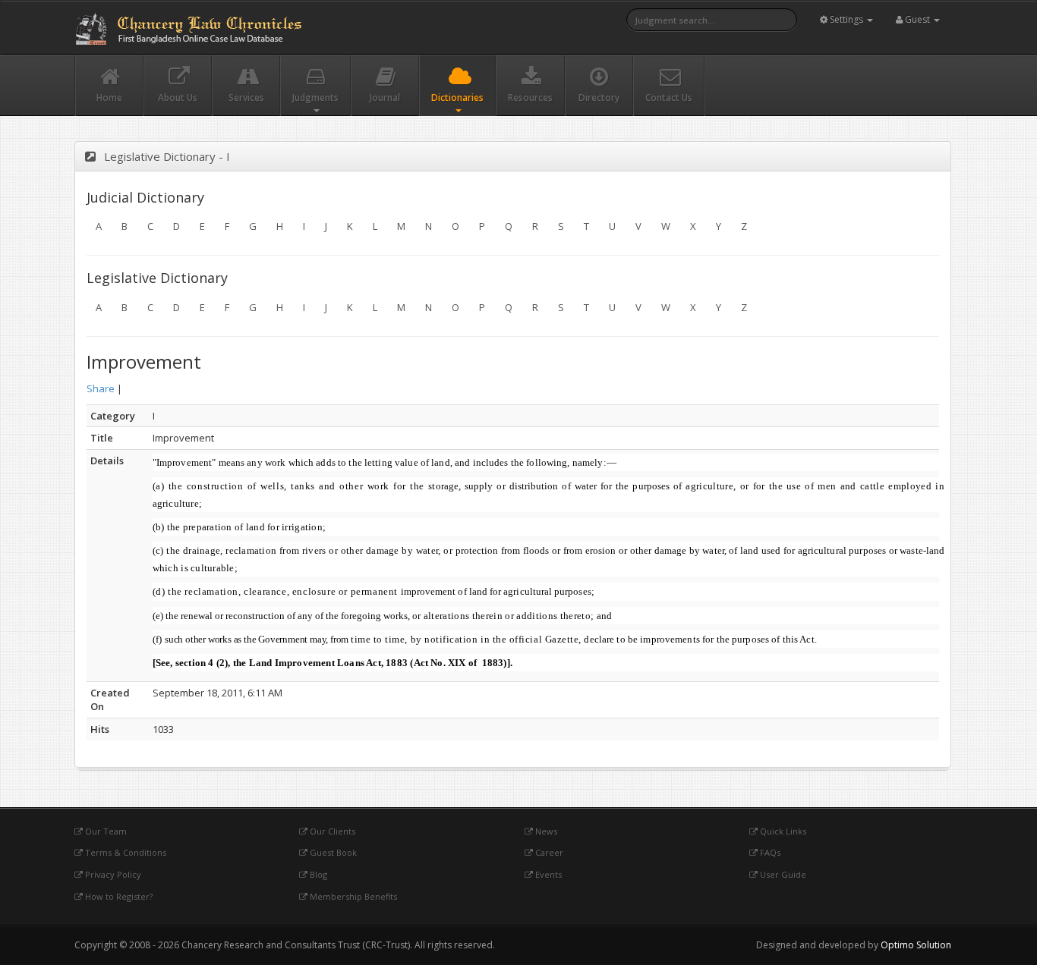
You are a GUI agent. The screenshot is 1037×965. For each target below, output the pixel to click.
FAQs (769, 852)
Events (547, 874)
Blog (317, 874)
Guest (917, 19)
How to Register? (118, 896)
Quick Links (782, 831)
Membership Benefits (352, 896)
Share (101, 388)
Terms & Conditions (124, 852)
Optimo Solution (916, 944)
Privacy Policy (112, 874)
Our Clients (331, 831)
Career (548, 852)
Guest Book (332, 852)
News (545, 831)
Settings (846, 19)
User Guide (782, 874)
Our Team (105, 831)
